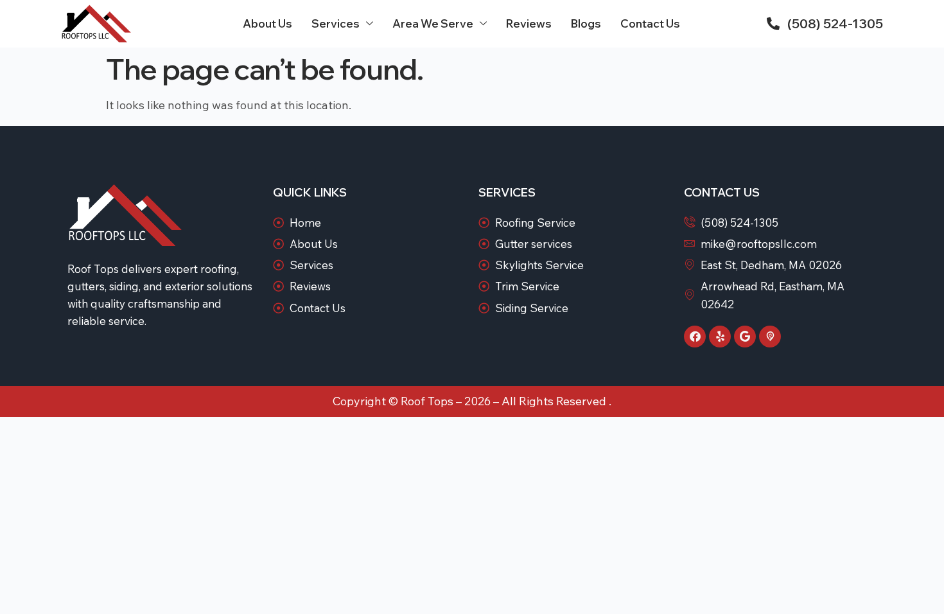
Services (335, 23)
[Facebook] (695, 336)
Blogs (586, 23)
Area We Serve (432, 23)
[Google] (745, 336)
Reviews (529, 23)
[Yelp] (720, 336)
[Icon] (770, 336)
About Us (267, 23)
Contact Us (650, 23)
